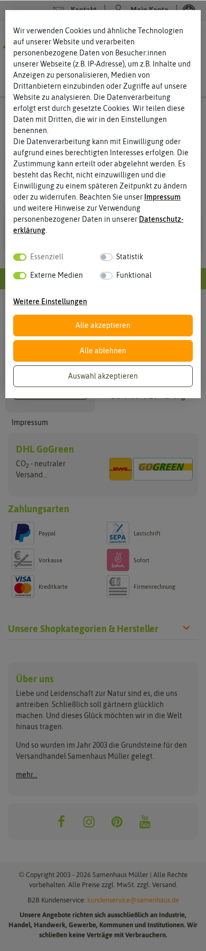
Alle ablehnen (103, 350)
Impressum (162, 197)
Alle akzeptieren (103, 325)
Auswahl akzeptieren (103, 376)
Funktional (134, 275)
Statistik (129, 256)
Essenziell (46, 256)
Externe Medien (56, 275)
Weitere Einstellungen (50, 301)
